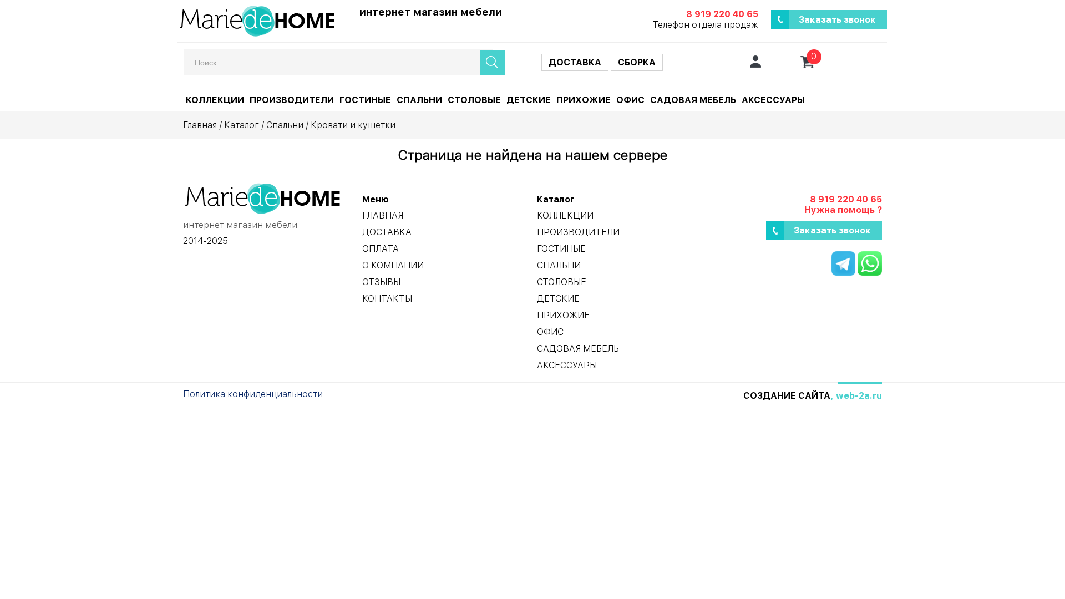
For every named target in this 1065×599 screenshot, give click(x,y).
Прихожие (583, 100)
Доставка (575, 62)
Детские (528, 100)
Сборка (637, 62)
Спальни (419, 100)
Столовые (474, 100)
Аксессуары (773, 100)
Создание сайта (786, 395)
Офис (630, 100)
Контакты (387, 298)
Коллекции (215, 100)
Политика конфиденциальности (253, 394)
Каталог (241, 125)
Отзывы (381, 282)
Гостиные (365, 100)
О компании (393, 265)
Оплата (380, 248)
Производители (292, 100)
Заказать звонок (837, 19)
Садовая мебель (693, 100)
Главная (200, 125)
